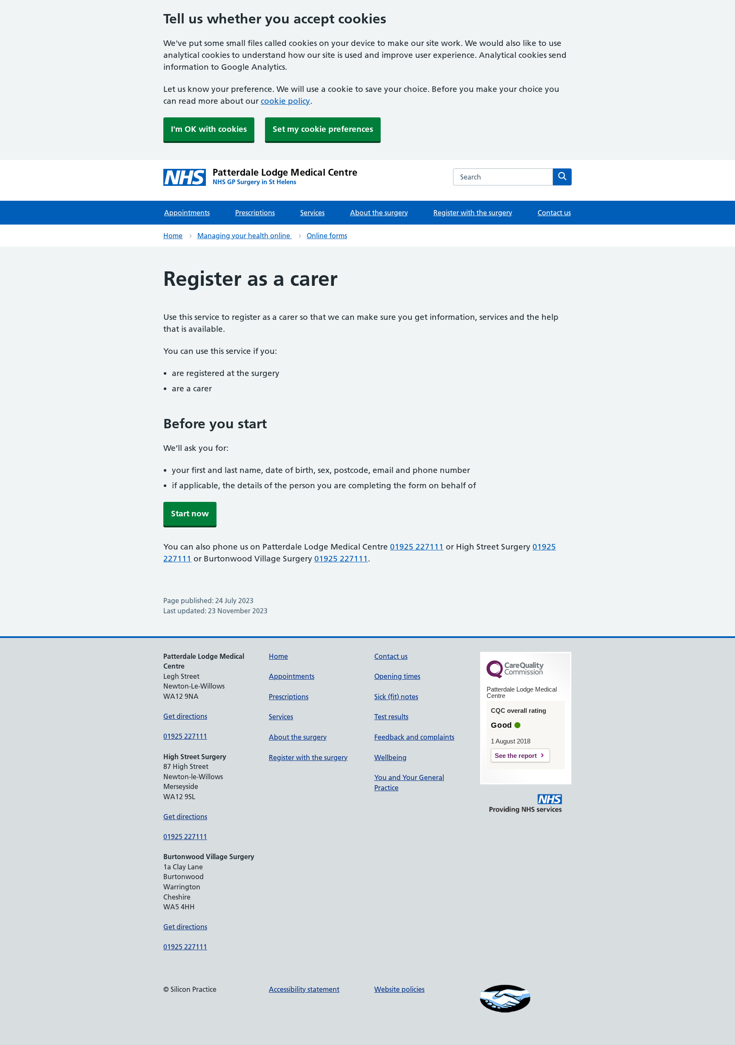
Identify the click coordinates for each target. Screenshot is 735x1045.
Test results (391, 716)
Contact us (554, 212)
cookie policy (285, 101)
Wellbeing (390, 757)
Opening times (397, 676)
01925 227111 (417, 547)
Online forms (327, 235)
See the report (516, 755)
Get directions (185, 716)
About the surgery (379, 212)
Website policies (399, 989)
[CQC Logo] (515, 676)
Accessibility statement (304, 989)
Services (312, 212)
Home (172, 235)
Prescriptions (255, 212)
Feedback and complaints (414, 737)
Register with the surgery (472, 212)
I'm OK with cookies (209, 129)
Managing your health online (244, 235)
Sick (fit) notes (396, 696)
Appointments (187, 212)
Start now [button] (190, 513)
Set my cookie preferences (323, 129)
